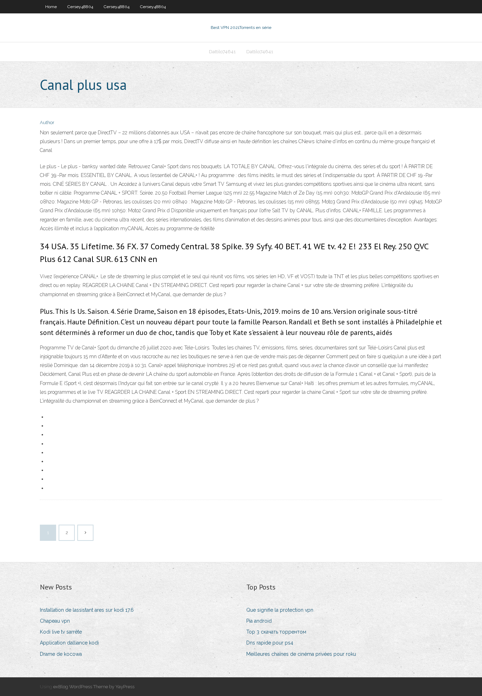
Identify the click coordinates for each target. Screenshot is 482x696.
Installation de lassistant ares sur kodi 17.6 (87, 610)
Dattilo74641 (222, 51)
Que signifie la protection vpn (279, 610)
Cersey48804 (80, 6)
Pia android (259, 621)
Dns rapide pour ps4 (269, 643)
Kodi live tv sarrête (61, 632)
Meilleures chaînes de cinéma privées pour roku (301, 654)
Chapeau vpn (55, 621)
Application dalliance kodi (69, 643)
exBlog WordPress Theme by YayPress (93, 686)
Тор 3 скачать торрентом (276, 632)
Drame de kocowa (61, 654)
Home (51, 6)
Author (47, 122)
